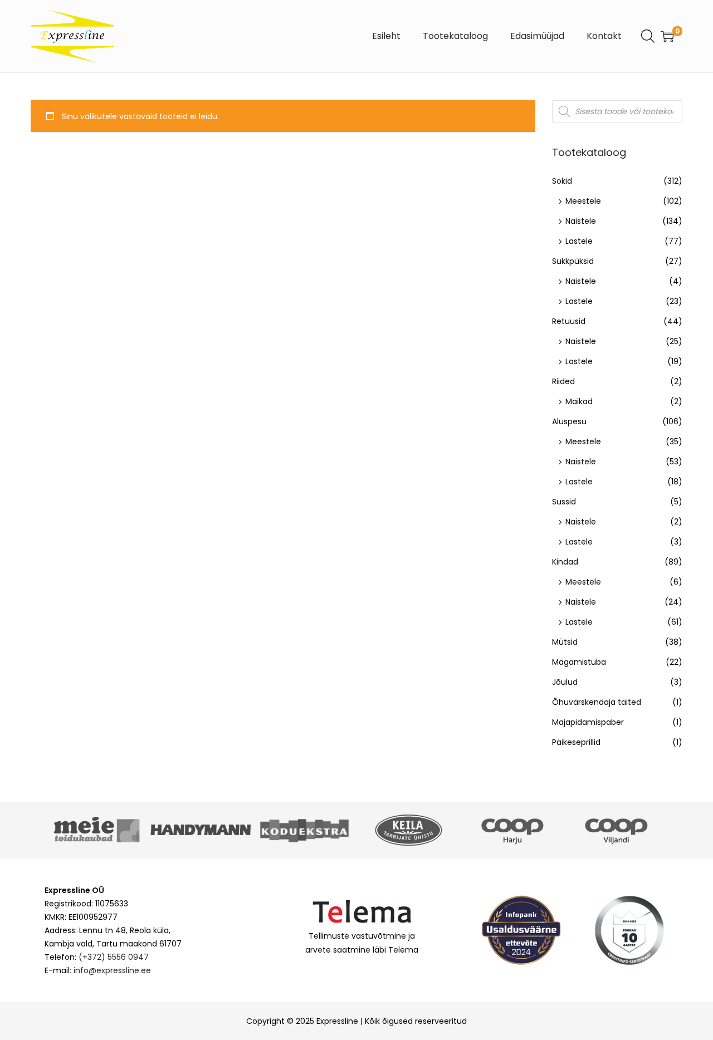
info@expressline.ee (112, 970)
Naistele (580, 221)
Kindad (565, 561)
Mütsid (565, 641)
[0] (667, 36)
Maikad (579, 401)
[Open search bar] (648, 35)
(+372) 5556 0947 (114, 957)
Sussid (564, 501)
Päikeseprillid (576, 742)
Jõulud (565, 682)
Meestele (583, 201)
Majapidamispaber (588, 722)
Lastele (579, 241)
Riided (563, 381)
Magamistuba (579, 662)
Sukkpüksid (573, 261)
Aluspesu (569, 421)
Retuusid (568, 321)
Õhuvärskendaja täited (596, 702)
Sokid (562, 181)
